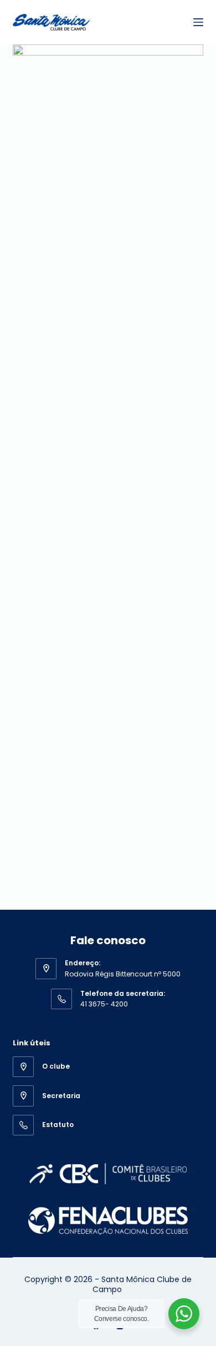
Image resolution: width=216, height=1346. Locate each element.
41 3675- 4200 (104, 1004)
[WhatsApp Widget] (183, 1313)
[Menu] (198, 22)
